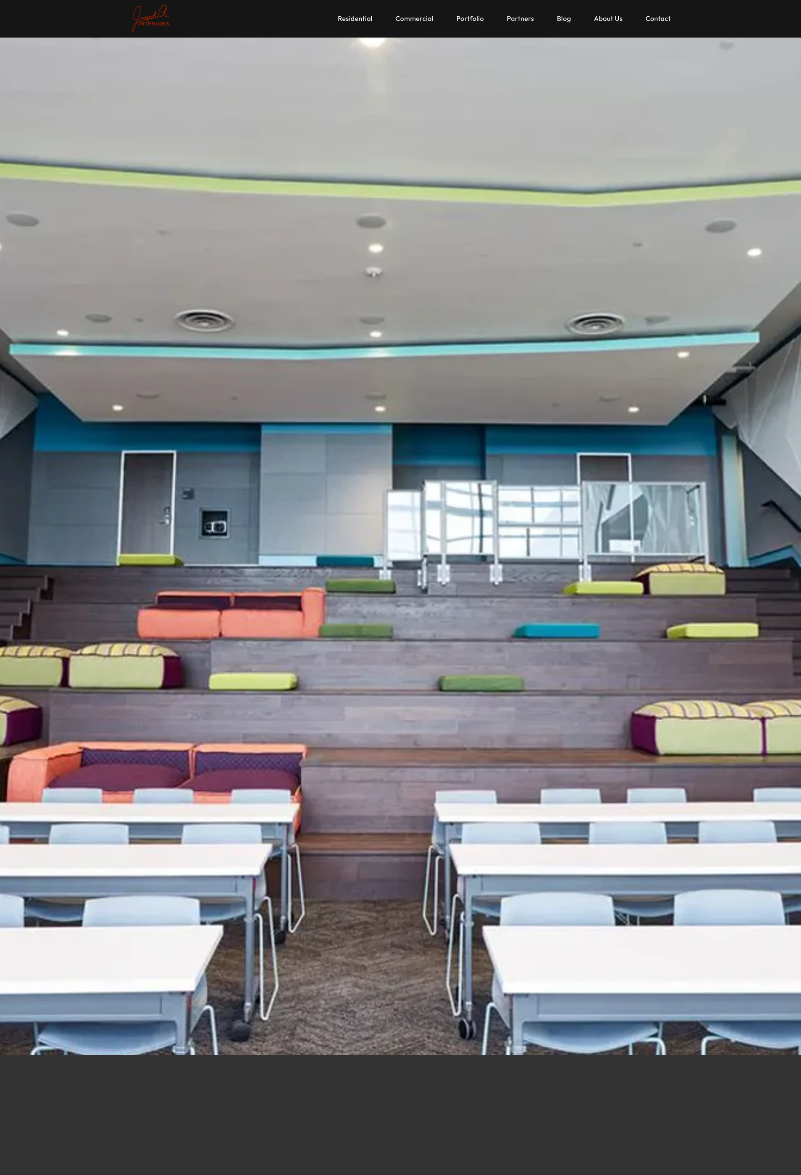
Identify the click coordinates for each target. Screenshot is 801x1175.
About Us (608, 19)
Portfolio (470, 19)
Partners (520, 19)
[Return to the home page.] (151, 18)
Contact (658, 19)
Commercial (414, 19)
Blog (564, 19)
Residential (355, 19)
